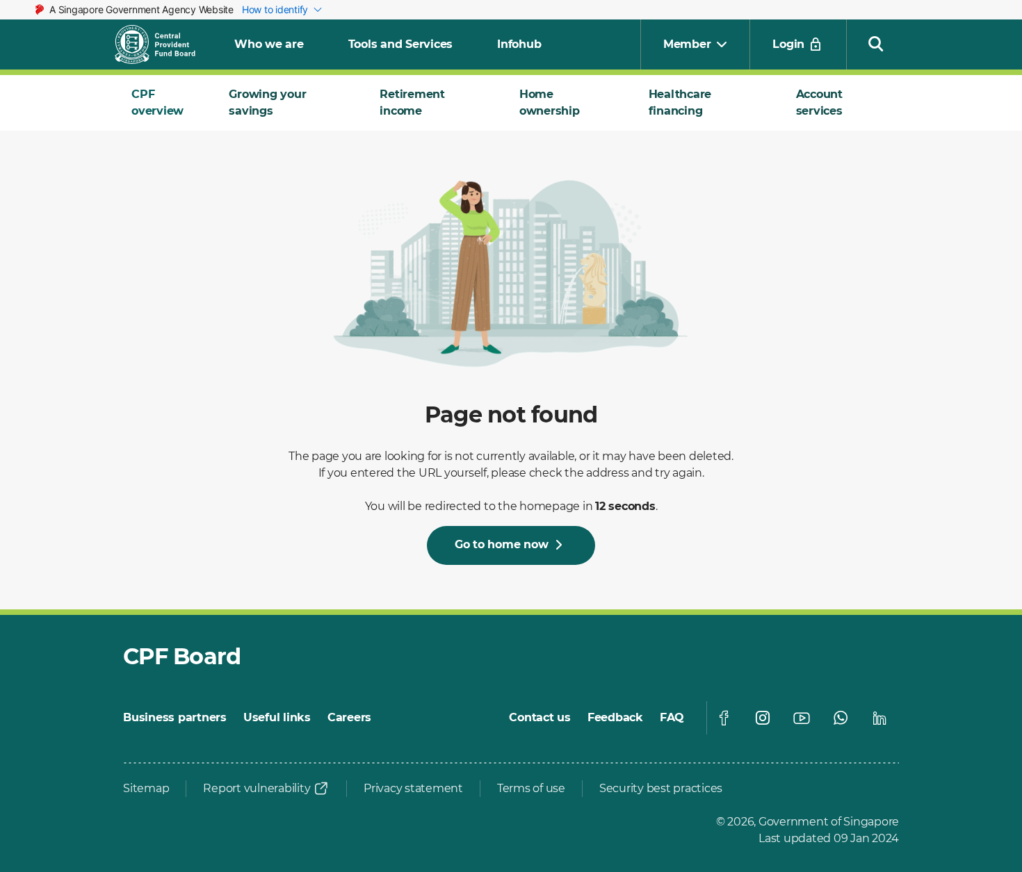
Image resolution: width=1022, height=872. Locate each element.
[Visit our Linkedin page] (879, 717)
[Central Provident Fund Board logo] (163, 44)
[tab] (163, 103)
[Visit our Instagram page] (762, 717)
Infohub (519, 44)
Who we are (269, 44)
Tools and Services (400, 44)
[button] (876, 43)
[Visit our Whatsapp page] (840, 717)
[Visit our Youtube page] (801, 717)
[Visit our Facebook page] (723, 717)
